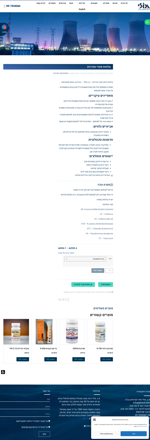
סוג (110, 258)
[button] (94, 420)
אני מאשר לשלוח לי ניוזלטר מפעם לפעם (32, 421)
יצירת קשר (40, 3)
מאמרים (52, 3)
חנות (71, 3)
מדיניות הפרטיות (28, 427)
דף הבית (124, 3)
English (82, 9)
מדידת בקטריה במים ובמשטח (79, 73)
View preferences (106, 434)
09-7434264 (140, 415)
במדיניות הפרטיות (142, 426)
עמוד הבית (109, 73)
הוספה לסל (97, 270)
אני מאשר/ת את (35, 427)
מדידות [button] (82, 3)
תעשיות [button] (94, 3)
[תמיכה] (4, 27)
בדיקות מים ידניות (97, 73)
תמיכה (4, 32)
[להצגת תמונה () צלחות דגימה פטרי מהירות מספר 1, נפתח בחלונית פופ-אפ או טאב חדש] (29, 100)
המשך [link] (85, 418)
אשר (133, 434)
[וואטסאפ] (147, 22)
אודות (115, 3)
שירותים (62, 3)
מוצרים (106, 3)
